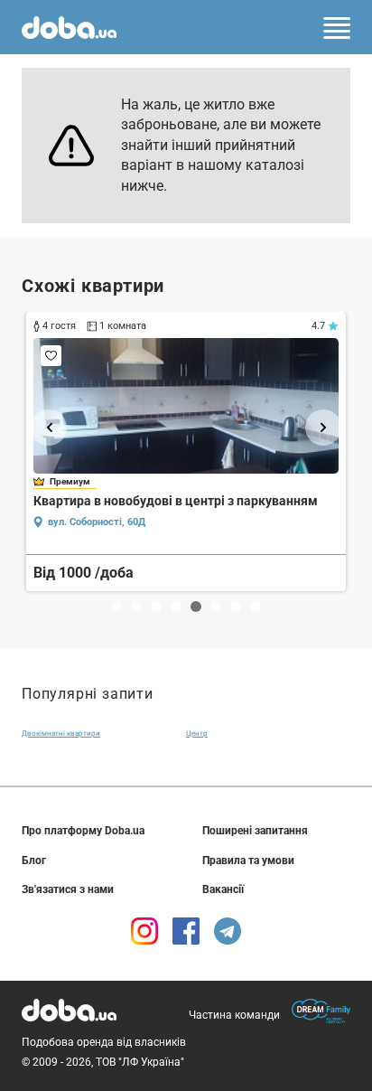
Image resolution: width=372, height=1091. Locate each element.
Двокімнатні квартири (61, 733)
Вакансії (223, 889)
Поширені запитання (255, 830)
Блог (34, 860)
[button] (49, 427)
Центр (197, 733)
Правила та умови (248, 860)
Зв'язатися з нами (68, 889)
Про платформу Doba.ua (83, 830)
